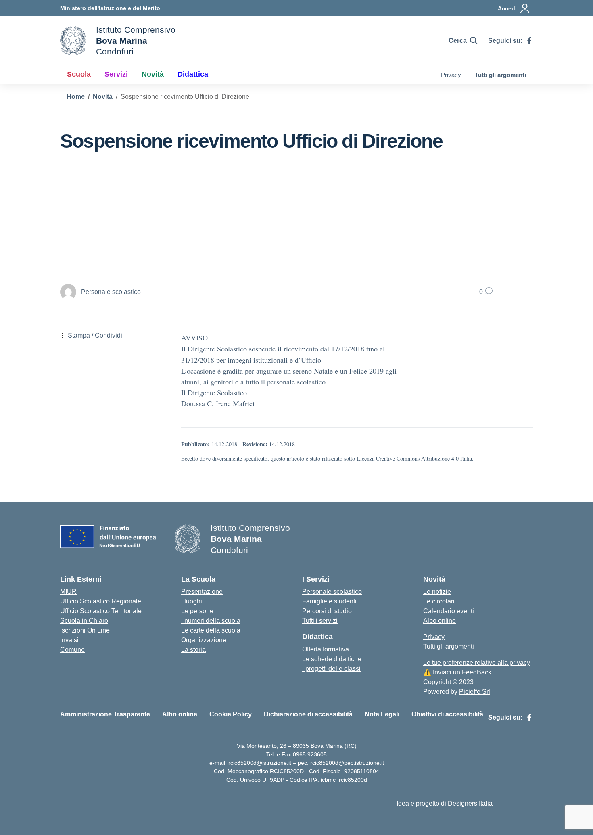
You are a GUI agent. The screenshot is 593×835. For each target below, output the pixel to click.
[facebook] (529, 40)
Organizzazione (203, 640)
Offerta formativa (325, 649)
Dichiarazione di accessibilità (308, 714)
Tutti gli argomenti (500, 74)
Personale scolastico (332, 591)
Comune (72, 649)
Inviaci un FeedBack (457, 672)
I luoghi (191, 601)
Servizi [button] (116, 74)
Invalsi (69, 640)
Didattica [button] (192, 74)
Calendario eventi (448, 610)
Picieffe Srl (474, 691)
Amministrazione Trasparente (105, 714)
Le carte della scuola (210, 630)
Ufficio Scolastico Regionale (100, 601)
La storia (193, 649)
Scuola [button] (79, 74)
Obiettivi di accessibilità (447, 714)
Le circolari (439, 601)
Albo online (439, 620)
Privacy (451, 74)
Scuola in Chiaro (84, 620)
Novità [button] (153, 74)
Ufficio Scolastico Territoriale (101, 610)
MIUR (68, 591)
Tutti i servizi (320, 620)
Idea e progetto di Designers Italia (445, 803)
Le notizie (437, 591)
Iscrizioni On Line (85, 630)
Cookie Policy (230, 714)
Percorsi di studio (327, 610)
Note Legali (382, 714)
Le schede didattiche (331, 658)
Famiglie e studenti (329, 601)
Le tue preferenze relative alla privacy (476, 662)
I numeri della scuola (210, 620)
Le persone (197, 610)
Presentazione (202, 591)
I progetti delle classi (331, 668)
